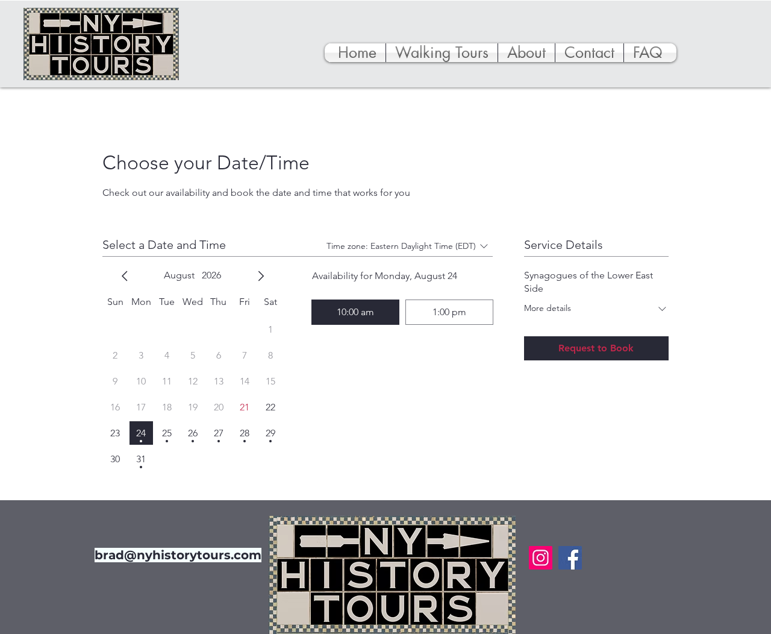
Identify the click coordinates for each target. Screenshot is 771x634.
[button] (442, 52)
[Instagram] (540, 558)
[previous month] (124, 276)
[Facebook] (570, 558)
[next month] (261, 276)
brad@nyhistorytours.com (178, 555)
